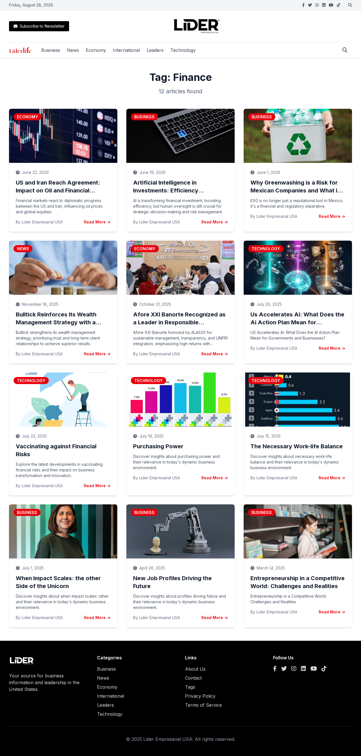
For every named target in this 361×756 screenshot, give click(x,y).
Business (50, 50)
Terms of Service (203, 705)
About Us (195, 669)
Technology (183, 50)
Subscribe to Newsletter (42, 26)
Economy (96, 50)
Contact (193, 678)
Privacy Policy (200, 696)
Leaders (155, 50)
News (73, 50)
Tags (190, 687)
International (126, 50)
